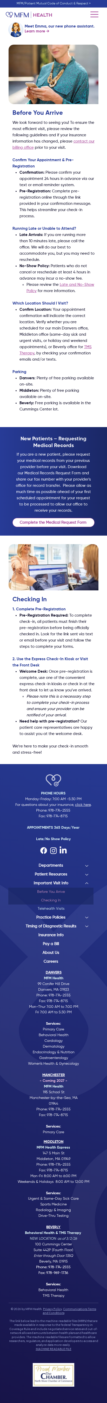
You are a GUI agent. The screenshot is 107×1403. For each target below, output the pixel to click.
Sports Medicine (53, 1204)
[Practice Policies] (87, 917)
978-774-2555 (59, 810)
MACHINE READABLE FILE (53, 1349)
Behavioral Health (54, 1035)
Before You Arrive (51, 892)
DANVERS (54, 972)
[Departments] (87, 865)
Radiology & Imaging (53, 1210)
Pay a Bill (51, 944)
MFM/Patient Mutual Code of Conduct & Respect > (54, 3)
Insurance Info (51, 935)
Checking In (51, 900)
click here (83, 805)
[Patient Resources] (87, 874)
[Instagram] (53, 850)
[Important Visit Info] (87, 883)
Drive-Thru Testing (53, 1216)
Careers (51, 961)
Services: (53, 1193)
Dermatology (53, 1046)
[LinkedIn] (63, 850)
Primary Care (53, 1029)
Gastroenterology (53, 1058)
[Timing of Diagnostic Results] (87, 926)
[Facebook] (43, 850)
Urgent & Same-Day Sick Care (53, 1198)
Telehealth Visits (51, 908)
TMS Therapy (53, 1296)
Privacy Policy (52, 1309)
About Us (51, 953)
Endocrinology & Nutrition (54, 1052)
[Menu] (94, 14)
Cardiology (53, 1041)
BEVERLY (53, 1227)
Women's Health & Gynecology (53, 1063)
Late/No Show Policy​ (53, 839)
